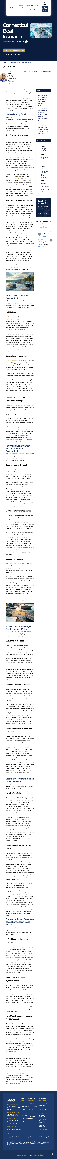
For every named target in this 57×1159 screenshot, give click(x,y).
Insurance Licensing (22, 1155)
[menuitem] (22, 5)
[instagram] (17, 1133)
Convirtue (40, 1155)
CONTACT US (42, 213)
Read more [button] (41, 246)
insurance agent (20, 747)
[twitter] (13, 1133)
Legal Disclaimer (43, 1154)
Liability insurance (11, 317)
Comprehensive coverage (13, 360)
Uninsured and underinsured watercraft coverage (19, 405)
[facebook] (8, 1133)
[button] (36, 240)
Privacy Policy (34, 1154)
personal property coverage (14, 178)
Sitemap (50, 1154)
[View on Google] (39, 234)
